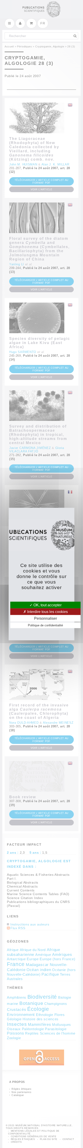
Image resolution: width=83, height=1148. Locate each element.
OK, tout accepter (47, 605)
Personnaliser (45, 618)
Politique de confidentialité (45, 625)
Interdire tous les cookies (47, 611)
